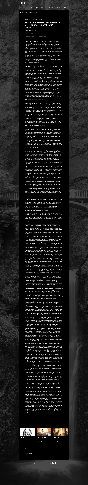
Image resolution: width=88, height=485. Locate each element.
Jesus (26, 12)
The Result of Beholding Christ (43, 438)
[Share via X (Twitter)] (28, 416)
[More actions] (62, 19)
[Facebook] (55, 463)
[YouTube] (53, 463)
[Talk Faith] (60, 432)
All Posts (21, 12)
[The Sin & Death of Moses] (27, 432)
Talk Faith (56, 437)
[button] (66, 12)
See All (67, 425)
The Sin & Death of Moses (27, 437)
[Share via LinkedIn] (30, 416)
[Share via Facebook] (25, 416)
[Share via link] (33, 416)
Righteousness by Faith (33, 12)
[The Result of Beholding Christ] (44, 432)
